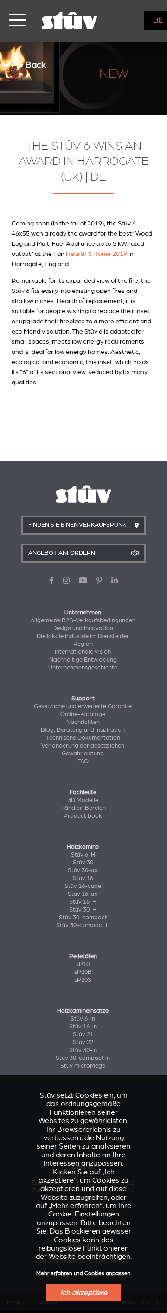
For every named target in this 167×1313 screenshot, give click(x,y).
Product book (83, 816)
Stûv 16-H (82, 902)
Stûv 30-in (83, 1050)
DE (158, 20)
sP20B (83, 972)
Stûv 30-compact (83, 917)
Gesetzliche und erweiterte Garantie (83, 706)
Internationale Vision (83, 652)
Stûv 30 (83, 862)
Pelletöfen (83, 956)
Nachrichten (83, 722)
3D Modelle (83, 800)
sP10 (83, 964)
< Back (32, 65)
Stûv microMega (83, 1066)
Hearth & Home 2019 (96, 253)
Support (83, 698)
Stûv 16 (83, 878)
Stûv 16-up (83, 894)
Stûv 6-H (83, 854)
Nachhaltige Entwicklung (83, 659)
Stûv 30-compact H (83, 925)
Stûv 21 (83, 1034)
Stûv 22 (83, 1042)
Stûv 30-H (82, 909)
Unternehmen (82, 612)
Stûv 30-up (83, 870)
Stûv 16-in (83, 1026)
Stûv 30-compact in (83, 1058)
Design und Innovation (82, 628)
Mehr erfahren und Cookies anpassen (83, 1273)
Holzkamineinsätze (83, 1011)
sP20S (82, 980)
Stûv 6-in (83, 1018)
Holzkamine (83, 847)
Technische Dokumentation (83, 738)
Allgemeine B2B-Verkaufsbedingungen (82, 620)
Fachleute (83, 792)
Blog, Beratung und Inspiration (83, 730)
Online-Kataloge (82, 714)
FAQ (83, 761)
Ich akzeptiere (83, 1293)
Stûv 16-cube (82, 886)
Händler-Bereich (83, 808)
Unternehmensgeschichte (82, 667)
